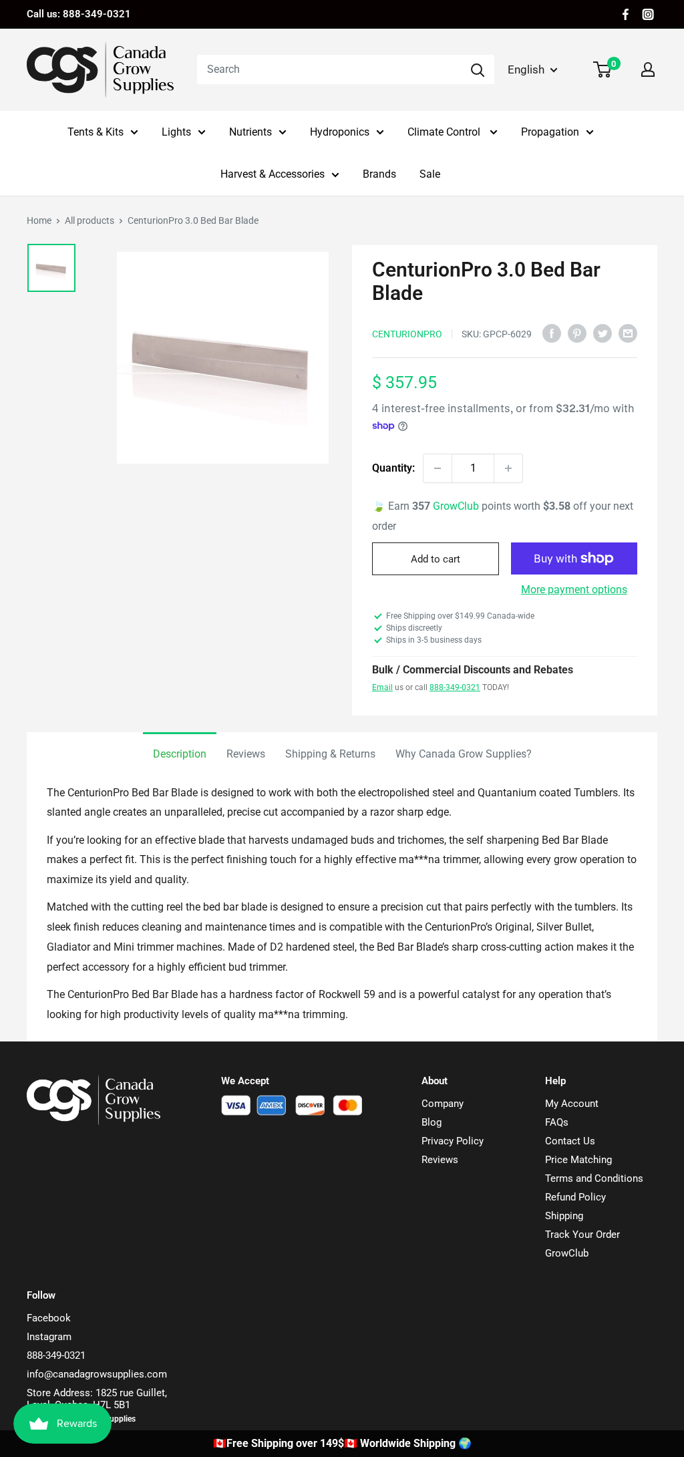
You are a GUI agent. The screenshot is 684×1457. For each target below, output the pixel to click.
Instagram (49, 1337)
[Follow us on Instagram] (648, 14)
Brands (379, 174)
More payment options (574, 589)
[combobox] (329, 69)
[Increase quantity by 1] (508, 468)
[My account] (648, 69)
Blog (431, 1122)
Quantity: (393, 468)
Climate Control (445, 132)
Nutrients (250, 132)
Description (179, 754)
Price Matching (578, 1160)
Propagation (550, 132)
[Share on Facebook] (551, 333)
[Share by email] (628, 333)
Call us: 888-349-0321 (79, 14)
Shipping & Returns (330, 754)
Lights (176, 132)
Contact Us (570, 1141)
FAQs (556, 1122)
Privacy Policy (452, 1141)
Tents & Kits (95, 132)
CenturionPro (407, 334)
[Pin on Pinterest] (577, 333)
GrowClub (457, 506)
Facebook (49, 1318)
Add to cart (435, 559)
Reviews (245, 754)
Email (382, 687)
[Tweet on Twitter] (602, 333)
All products (89, 220)
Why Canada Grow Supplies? (463, 754)
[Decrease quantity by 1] (437, 468)
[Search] (477, 69)
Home (39, 220)
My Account (571, 1104)
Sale (429, 174)
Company (442, 1104)
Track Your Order (582, 1235)
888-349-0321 (455, 687)
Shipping (564, 1216)
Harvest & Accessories (272, 174)
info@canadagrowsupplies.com (97, 1374)
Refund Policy (575, 1197)
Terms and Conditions (594, 1178)
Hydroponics (339, 132)
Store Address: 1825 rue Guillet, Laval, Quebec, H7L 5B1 (97, 1399)
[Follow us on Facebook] (625, 14)
